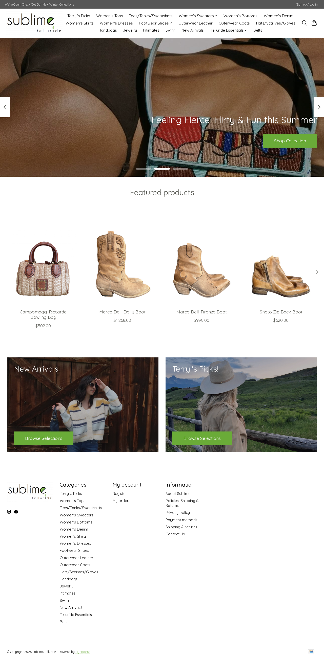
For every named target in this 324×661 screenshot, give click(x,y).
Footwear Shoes (74, 550)
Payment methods (181, 519)
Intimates (151, 30)
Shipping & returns (181, 527)
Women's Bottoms (240, 15)
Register (120, 493)
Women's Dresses (116, 23)
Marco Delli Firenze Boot (201, 311)
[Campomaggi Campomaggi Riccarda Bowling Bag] (43, 257)
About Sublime (178, 493)
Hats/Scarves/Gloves (275, 23)
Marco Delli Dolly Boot (122, 311)
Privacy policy (178, 512)
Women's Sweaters (76, 515)
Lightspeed (82, 652)
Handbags (107, 30)
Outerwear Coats (234, 23)
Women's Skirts (80, 23)
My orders (121, 500)
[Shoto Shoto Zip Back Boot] (281, 257)
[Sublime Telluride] (34, 23)
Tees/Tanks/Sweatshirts (151, 15)
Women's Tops (109, 15)
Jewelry (130, 30)
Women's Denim (279, 15)
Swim (170, 30)
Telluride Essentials (76, 614)
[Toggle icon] (304, 23)
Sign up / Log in (307, 4)
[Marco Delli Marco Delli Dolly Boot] (122, 257)
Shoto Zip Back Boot (280, 311)
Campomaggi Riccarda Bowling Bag (43, 314)
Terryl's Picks (78, 15)
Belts (257, 30)
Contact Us (175, 534)
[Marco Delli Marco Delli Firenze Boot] (202, 257)
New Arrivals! (193, 30)
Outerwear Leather (195, 23)
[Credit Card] (311, 651)
